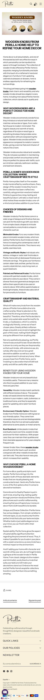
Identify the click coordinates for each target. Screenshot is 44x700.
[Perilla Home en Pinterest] (8, 671)
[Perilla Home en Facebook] (4, 671)
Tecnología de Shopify (10, 689)
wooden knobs (31, 447)
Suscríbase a (35, 664)
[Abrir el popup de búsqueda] (31, 3)
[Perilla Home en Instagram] (11, 671)
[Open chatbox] (5, 692)
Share (8, 590)
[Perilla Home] (8, 4)
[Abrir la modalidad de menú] (40, 3)
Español (5, 679)
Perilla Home (19, 683)
